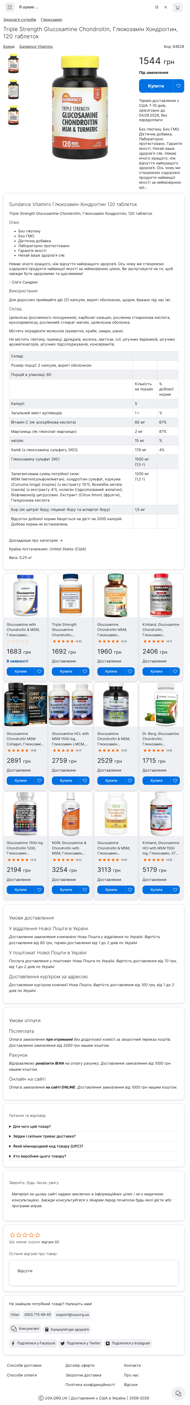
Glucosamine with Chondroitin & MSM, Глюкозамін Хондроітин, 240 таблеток (23, 635)
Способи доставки (24, 1365)
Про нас (131, 1375)
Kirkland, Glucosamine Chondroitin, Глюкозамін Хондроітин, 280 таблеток (160, 635)
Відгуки (131, 1384)
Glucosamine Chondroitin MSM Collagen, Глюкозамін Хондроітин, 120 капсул (25, 744)
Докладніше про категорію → (36, 540)
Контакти (132, 1365)
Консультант (29, 1328)
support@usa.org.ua (72, 1314)
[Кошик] (178, 8)
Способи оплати (22, 1375)
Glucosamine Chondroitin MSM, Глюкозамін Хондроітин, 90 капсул (112, 635)
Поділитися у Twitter (84, 1343)
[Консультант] (178, 1393)
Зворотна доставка (83, 1375)
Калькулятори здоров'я (70, 1329)
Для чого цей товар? (32, 1126)
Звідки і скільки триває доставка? (44, 1136)
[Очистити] (166, 7)
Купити (156, 86)
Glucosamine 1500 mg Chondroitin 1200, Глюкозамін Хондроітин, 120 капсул (25, 853)
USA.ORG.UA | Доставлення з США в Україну (85, 1398)
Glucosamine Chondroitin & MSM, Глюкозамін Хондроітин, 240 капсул (113, 744)
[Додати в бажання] (178, 86)
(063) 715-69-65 (37, 1314)
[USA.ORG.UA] (10, 7)
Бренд (9, 46)
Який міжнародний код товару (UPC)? (48, 1146)
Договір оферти (80, 1365)
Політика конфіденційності (90, 1384)
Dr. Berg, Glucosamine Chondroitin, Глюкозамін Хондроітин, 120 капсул (160, 744)
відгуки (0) (50, 1242)
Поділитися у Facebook (36, 1343)
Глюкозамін (51, 19)
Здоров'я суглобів (19, 19)
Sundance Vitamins (36, 46)
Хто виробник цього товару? (39, 1156)
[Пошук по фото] (157, 7)
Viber (15, 1314)
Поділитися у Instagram (131, 1343)
